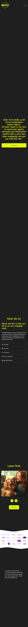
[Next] (16, 500)
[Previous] (12, 500)
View (5, 485)
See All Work (14, 507)
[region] (14, 486)
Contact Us (14, 145)
